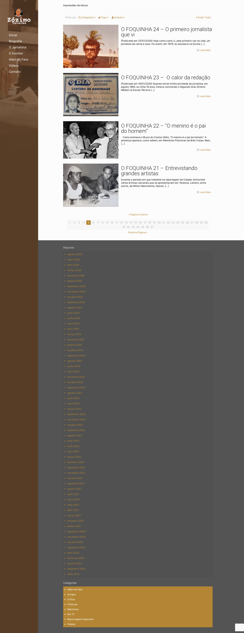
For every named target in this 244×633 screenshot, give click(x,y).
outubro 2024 (75, 350)
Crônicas (72, 604)
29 (201, 222)
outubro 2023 (75, 382)
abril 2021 (73, 510)
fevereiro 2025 (75, 339)
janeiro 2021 (74, 526)
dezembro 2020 (76, 531)
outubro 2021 (75, 478)
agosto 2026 (74, 254)
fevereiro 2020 (75, 558)
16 (140, 222)
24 (177, 222)
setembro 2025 (76, 302)
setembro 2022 (76, 430)
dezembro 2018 (76, 568)
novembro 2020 (76, 536)
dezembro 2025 (76, 286)
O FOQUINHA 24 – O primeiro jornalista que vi (166, 32)
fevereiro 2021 (75, 520)
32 (128, 227)
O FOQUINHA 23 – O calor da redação (165, 77)
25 (182, 222)
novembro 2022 (76, 419)
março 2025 (74, 334)
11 (117, 222)
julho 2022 (73, 440)
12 (121, 222)
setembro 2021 (76, 483)
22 (168, 222)
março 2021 (74, 515)
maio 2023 (73, 403)
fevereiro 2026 (75, 275)
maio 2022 (73, 446)
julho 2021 (73, 494)
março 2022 (74, 456)
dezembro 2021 (76, 467)
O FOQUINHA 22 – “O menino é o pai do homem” (163, 128)
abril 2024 (73, 371)
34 (137, 227)
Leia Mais (205, 50)
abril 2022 (73, 451)
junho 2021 (73, 499)
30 (206, 222)
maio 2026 (73, 259)
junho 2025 (73, 318)
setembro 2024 (76, 355)
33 (133, 227)
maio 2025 (73, 323)
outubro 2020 (75, 542)
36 (147, 227)
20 (159, 222)
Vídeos (71, 624)
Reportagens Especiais (80, 619)
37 (152, 227)
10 (112, 222)
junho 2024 (73, 366)
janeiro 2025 (74, 344)
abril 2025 (73, 328)
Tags (104, 17)
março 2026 (74, 270)
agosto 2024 (74, 360)
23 (173, 222)
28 (196, 222)
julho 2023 (73, 398)
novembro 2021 (76, 472)
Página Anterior (139, 214)
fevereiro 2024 (75, 376)
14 (130, 222)
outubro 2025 (75, 296)
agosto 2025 (74, 307)
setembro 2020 (76, 547)
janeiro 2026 (74, 280)
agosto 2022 (74, 435)
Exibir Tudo (204, 17)
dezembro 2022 (76, 414)
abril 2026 (73, 265)
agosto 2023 (74, 392)
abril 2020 (73, 552)
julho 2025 (73, 312)
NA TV (71, 614)
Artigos (71, 594)
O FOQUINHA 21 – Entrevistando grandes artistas (159, 171)
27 (191, 222)
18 (149, 222)
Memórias (73, 609)
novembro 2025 (76, 291)
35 (142, 227)
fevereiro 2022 (75, 462)
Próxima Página (137, 232)
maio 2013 (73, 574)
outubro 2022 (75, 424)
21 (163, 222)
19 (154, 222)
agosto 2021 (74, 488)
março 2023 (74, 408)
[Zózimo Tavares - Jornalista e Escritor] (19, 16)
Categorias (87, 17)
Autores (118, 17)
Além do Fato (74, 589)
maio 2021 (73, 504)
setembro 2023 (76, 387)
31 (124, 227)
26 (187, 222)
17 (145, 222)
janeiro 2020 (74, 563)
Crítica (71, 599)
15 (135, 222)
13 (126, 222)
